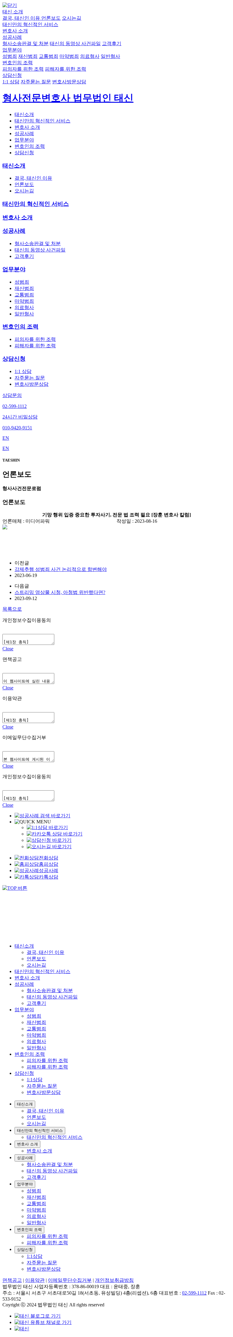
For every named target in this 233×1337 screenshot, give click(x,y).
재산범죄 (28, 56)
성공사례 (12, 37)
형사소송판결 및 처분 (25, 43)
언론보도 (51, 18)
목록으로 (12, 609)
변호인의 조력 (17, 62)
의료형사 (90, 56)
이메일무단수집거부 (70, 1280)
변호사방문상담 (69, 81)
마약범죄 (69, 56)
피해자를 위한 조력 (65, 69)
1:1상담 (34, 1079)
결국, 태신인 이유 (21, 18)
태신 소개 (12, 11)
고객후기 (111, 43)
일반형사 (110, 56)
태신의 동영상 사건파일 (75, 43)
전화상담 (48, 857)
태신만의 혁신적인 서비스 (30, 24)
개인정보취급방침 (114, 1280)
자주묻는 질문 (36, 81)
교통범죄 (48, 56)
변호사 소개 (15, 30)
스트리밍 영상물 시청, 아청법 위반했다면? (60, 592)
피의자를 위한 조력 (23, 69)
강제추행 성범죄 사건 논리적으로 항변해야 (61, 569)
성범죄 (9, 56)
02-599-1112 (194, 1292)
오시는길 (71, 18)
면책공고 (12, 1280)
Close (7, 648)
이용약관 (35, 1280)
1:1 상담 (10, 81)
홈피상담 (48, 864)
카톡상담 (48, 876)
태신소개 (24, 114)
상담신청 (12, 75)
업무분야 (12, 49)
